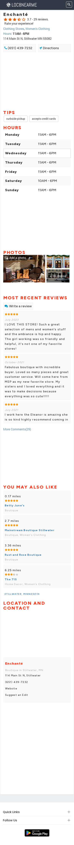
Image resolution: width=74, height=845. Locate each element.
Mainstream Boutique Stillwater (29, 530)
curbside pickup (15, 118)
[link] (24, 268)
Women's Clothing (37, 29)
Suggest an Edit (16, 695)
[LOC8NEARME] (21, 4)
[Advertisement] (37, 80)
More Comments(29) (17, 429)
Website (11, 688)
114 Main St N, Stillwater (23, 675)
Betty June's (15, 505)
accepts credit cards (44, 118)
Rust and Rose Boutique (23, 554)
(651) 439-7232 (19, 48)
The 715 (11, 579)
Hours (7, 34)
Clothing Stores (13, 29)
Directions (50, 48)
